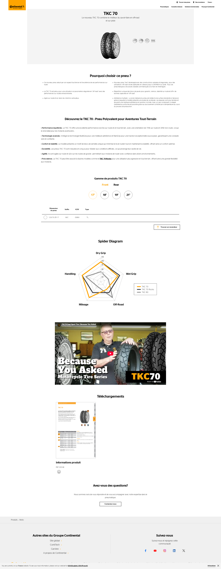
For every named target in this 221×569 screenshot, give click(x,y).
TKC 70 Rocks (105, 159)
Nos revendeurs (200, 2)
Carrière (55, 549)
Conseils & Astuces (176, 6)
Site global (55, 541)
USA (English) (73, 566)
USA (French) (83, 566)
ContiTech (55, 545)
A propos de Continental (54, 553)
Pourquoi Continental (208, 6)
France (210, 2)
